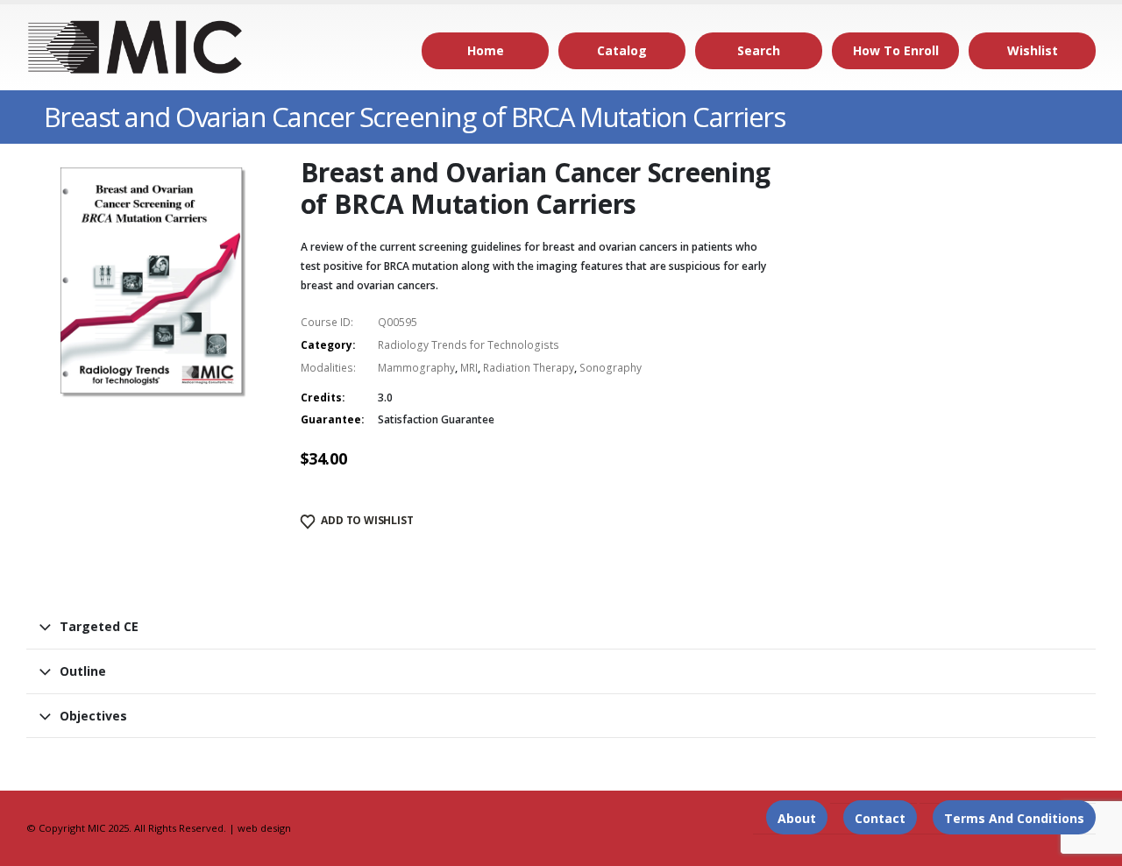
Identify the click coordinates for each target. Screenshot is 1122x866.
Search (758, 50)
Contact (880, 818)
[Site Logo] (135, 47)
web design (264, 827)
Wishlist (1032, 50)
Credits (321, 397)
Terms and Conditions (1014, 818)
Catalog (622, 50)
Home (485, 50)
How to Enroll (896, 50)
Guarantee (331, 419)
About (797, 818)
